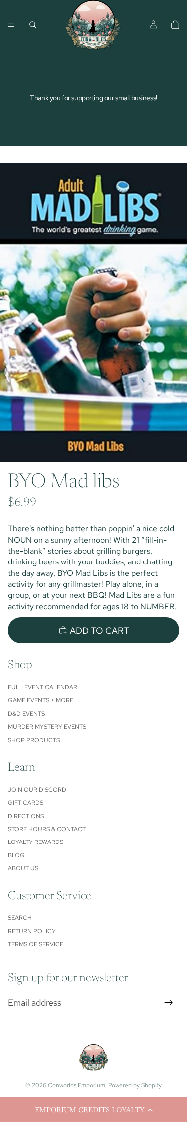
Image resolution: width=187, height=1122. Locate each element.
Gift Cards (25, 803)
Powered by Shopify (135, 1085)
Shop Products (34, 740)
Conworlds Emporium (76, 1085)
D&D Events (26, 714)
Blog (16, 855)
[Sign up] (168, 1002)
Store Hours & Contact (47, 829)
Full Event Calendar (42, 687)
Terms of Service (35, 944)
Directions (26, 816)
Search (20, 918)
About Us (23, 868)
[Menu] (11, 24)
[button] (93, 1109)
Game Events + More (40, 700)
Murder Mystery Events (47, 727)
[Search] (33, 25)
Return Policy (32, 931)
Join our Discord (37, 790)
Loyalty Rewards (35, 842)
